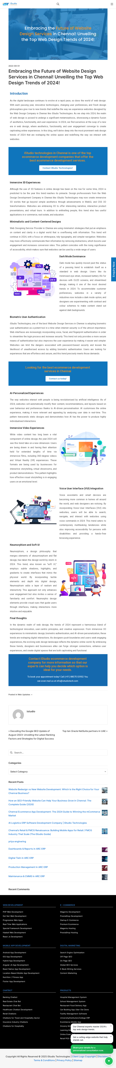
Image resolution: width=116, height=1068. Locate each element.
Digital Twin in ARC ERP (21, 857)
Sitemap (78, 1060)
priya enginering (17, 841)
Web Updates (24, 694)
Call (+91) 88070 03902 (72, 676)
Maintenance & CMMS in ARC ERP (26, 876)
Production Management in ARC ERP (28, 867)
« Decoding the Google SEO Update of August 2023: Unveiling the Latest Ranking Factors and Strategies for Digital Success (31, 735)
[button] (57, 168)
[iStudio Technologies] (10, 4)
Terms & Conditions (44, 1060)
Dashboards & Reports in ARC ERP (27, 848)
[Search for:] (58, 752)
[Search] (58, 4)
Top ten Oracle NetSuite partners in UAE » (85, 731)
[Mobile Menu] (112, 4)
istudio (31, 711)
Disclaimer (103, 1056)
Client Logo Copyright (84, 1056)
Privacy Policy (64, 1060)
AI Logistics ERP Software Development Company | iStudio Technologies (47, 822)
